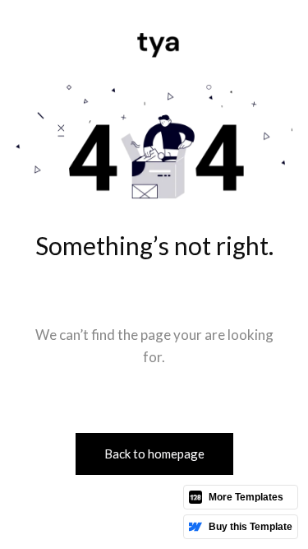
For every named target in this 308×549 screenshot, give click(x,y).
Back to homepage (154, 453)
